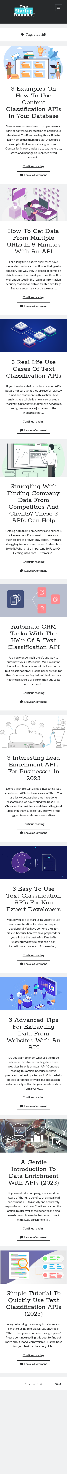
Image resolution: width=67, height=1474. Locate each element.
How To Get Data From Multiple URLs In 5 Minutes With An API (33, 204)
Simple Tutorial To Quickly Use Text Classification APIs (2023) (33, 1267)
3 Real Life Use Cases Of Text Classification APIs (33, 335)
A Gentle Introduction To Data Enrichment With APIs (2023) (33, 1136)
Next (58, 1383)
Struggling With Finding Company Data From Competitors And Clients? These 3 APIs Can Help (33, 460)
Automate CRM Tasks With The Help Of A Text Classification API (33, 600)
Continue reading (33, 166)
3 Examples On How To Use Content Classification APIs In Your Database (33, 62)
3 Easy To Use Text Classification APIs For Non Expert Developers (33, 862)
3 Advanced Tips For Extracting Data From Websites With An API (33, 993)
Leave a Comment (35, 175)
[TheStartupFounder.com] (23, 16)
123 (39, 1383)
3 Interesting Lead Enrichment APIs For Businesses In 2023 (33, 731)
